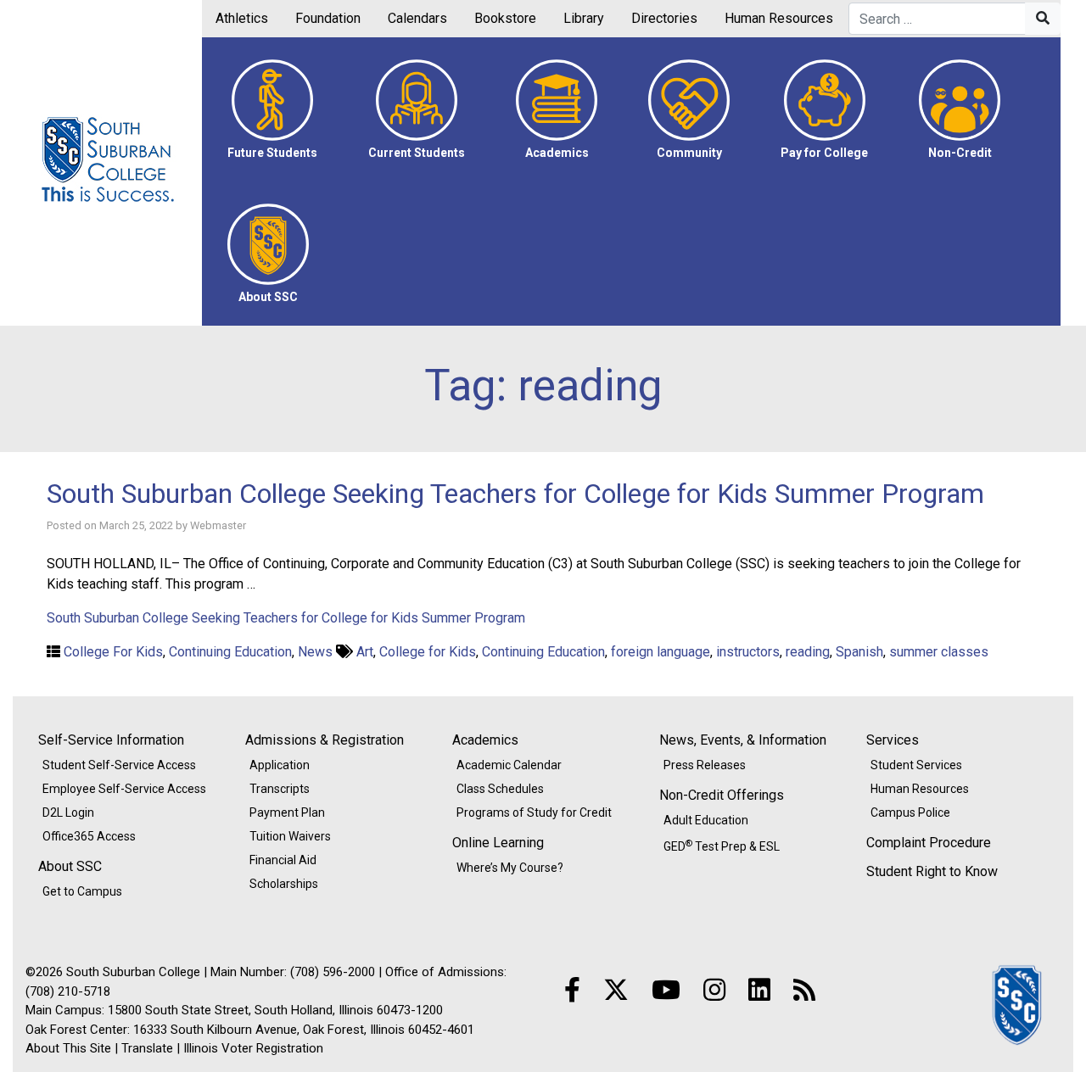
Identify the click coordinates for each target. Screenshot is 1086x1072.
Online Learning (498, 843)
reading (808, 652)
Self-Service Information (111, 740)
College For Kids (113, 652)
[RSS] (804, 990)
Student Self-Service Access (119, 765)
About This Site (68, 1048)
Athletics (242, 18)
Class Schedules (500, 789)
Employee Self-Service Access (124, 789)
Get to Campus (82, 891)
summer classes (938, 652)
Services (892, 740)
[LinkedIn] (759, 990)
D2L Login (68, 812)
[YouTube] (666, 990)
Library (583, 18)
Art (364, 652)
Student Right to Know (932, 871)
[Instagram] (714, 990)
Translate (147, 1048)
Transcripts (279, 789)
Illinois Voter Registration (253, 1048)
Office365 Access (89, 836)
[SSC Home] (1018, 1004)
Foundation (328, 18)
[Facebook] (572, 990)
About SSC (70, 866)
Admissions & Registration (324, 740)
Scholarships (283, 884)
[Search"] (1043, 19)
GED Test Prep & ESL (721, 845)
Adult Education (705, 820)
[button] (272, 109)
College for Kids (427, 652)
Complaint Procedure (928, 843)
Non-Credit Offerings (721, 795)
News (315, 652)
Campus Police (910, 812)
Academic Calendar (509, 765)
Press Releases (704, 765)
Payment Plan (287, 812)
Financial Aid (282, 860)
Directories (664, 18)
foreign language (660, 652)
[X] (616, 990)
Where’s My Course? (509, 867)
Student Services (916, 765)
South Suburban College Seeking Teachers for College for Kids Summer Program (515, 493)
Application (279, 765)
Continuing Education (230, 652)
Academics (485, 740)
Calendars (417, 18)
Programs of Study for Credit (534, 812)
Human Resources (779, 18)
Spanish (859, 652)
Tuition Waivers (290, 836)
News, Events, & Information (742, 740)
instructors (748, 652)
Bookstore (505, 18)
